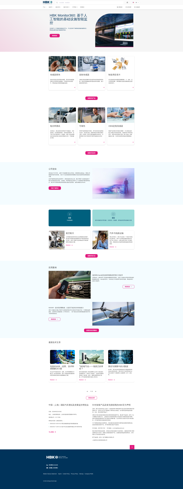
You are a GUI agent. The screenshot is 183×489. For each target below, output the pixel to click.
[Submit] (57, 2)
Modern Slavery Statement (50, 473)
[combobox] (89, 2)
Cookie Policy (66, 473)
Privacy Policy (74, 473)
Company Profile (89, 473)
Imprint (60, 473)
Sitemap (81, 473)
